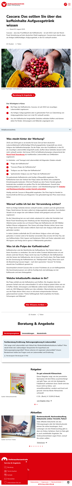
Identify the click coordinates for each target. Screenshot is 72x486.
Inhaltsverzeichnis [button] (8, 130)
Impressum (45, 482)
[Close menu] (26, 461)
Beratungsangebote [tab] (11, 333)
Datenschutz (35, 482)
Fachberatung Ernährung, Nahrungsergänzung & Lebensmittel (30, 342)
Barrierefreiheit (56, 482)
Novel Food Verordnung (15, 154)
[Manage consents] (68, 482)
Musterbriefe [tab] (41, 333)
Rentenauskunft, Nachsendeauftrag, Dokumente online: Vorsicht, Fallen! (52, 417)
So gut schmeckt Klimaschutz (49, 373)
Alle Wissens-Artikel (35, 305)
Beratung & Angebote (22, 95)
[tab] (29, 446)
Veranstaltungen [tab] (28, 333)
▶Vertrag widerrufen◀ (46, 484)
